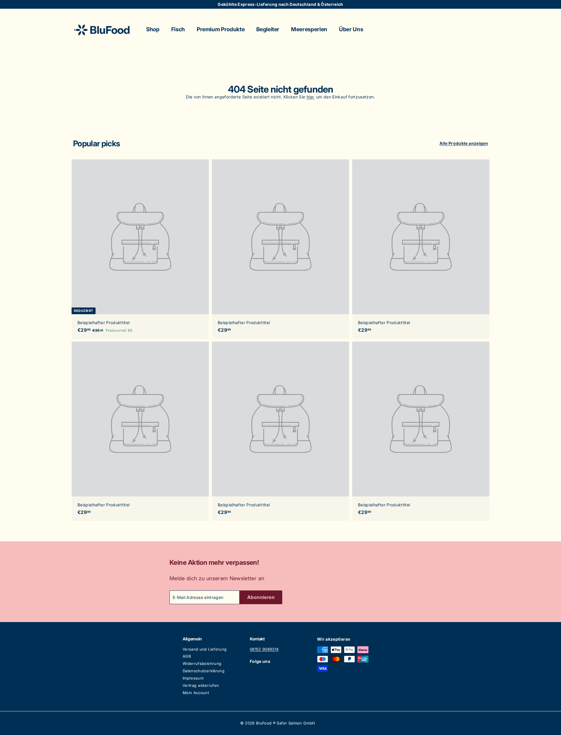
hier (310, 96)
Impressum (193, 678)
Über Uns (351, 29)
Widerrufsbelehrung (202, 663)
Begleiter (267, 29)
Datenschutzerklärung (203, 670)
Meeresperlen (309, 29)
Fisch (178, 29)
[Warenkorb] (487, 29)
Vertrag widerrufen (201, 685)
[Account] (480, 29)
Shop (153, 29)
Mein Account (196, 692)
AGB (187, 656)
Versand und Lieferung (204, 649)
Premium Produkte (221, 29)
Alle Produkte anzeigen (463, 143)
